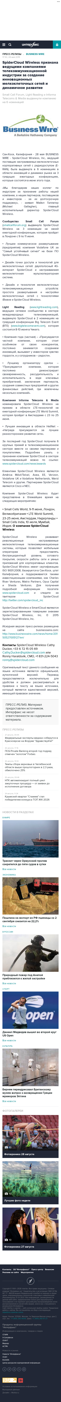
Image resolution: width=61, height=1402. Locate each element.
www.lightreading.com (43, 307)
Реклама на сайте (10, 1272)
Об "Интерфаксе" (21, 1269)
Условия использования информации (19, 1386)
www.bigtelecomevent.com (28, 325)
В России (7, 932)
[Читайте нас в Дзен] (4, 1369)
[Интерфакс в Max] (24, 1369)
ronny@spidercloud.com (18, 660)
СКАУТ (5, 1340)
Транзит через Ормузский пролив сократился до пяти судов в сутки (24, 862)
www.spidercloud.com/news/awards (24, 463)
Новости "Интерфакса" (11, 1354)
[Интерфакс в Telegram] (9, 1369)
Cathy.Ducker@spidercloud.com (23, 652)
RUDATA (5, 1360)
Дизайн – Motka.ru (10, 1392)
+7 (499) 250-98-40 (18, 1319)
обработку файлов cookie (12, 1312)
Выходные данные (11, 1389)
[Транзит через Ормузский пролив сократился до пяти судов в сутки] (30, 856)
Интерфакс (30, 44)
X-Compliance (7, 1338)
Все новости (9, 869)
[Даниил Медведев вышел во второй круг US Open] (30, 1028)
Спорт (5, 989)
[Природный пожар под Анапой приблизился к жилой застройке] (30, 971)
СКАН (4, 1357)
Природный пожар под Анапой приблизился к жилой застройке (23, 977)
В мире (6, 817)
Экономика (9, 875)
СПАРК (5, 1335)
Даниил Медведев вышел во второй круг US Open (29, 1034)
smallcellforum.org (14, 225)
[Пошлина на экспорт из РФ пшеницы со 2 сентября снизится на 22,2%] (30, 913)
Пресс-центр (37, 1269)
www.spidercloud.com (15, 593)
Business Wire (35, 54)
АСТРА (5, 1346)
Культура (7, 1046)
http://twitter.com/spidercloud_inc (22, 600)
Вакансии (49, 1269)
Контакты (6, 1269)
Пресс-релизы (11, 54)
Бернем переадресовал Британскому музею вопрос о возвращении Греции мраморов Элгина (27, 1093)
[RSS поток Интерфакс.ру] (19, 1369)
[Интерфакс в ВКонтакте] (14, 1369)
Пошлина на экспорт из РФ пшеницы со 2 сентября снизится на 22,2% (29, 919)
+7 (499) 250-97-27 (39, 1319)
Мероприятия (27, 1272)
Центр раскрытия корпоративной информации (21, 1363)
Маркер (5, 1343)
